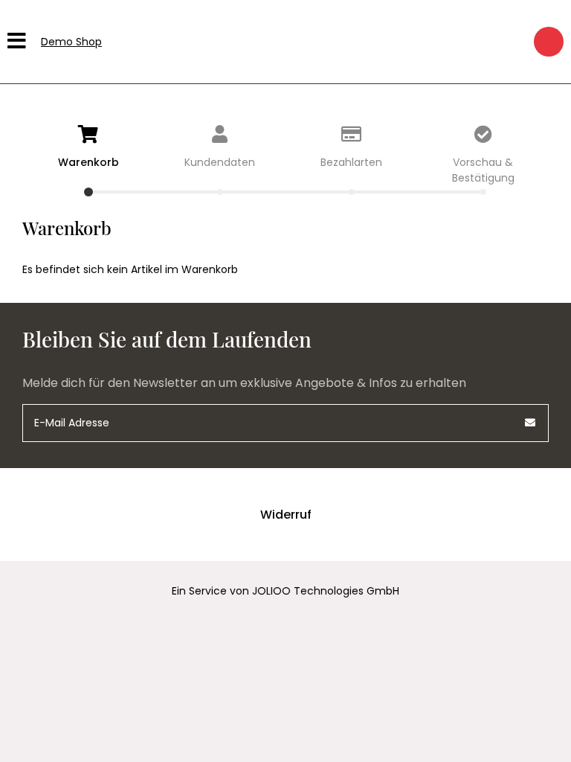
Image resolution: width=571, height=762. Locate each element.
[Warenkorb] (549, 42)
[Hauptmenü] (18, 42)
